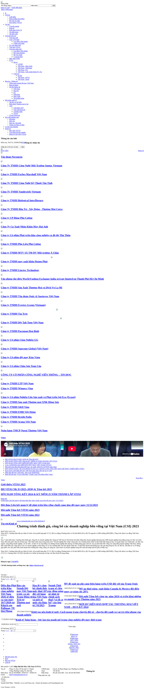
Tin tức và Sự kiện (15, 102)
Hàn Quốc (16, 96)
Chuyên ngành (14, 26)
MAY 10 (74, 636)
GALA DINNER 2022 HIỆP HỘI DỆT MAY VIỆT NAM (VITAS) (28, 465)
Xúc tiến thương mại (12, 117)
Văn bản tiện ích (10, 36)
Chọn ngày (72, 626)
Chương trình (17, 112)
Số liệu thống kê (14, 87)
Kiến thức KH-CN (15, 30)
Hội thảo (12, 119)
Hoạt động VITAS (15, 22)
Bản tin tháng (13, 85)
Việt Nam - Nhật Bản (25, 68)
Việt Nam (16, 89)
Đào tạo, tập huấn (15, 123)
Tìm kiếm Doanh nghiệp (17, 132)
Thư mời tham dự (19, 110)
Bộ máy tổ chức (14, 21)
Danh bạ (8, 129)
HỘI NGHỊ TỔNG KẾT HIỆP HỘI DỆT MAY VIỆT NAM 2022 (27, 463)
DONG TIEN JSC (74, 644)
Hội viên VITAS (14, 130)
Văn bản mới (13, 38)
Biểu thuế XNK (14, 58)
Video (3, 438)
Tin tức (7, 24)
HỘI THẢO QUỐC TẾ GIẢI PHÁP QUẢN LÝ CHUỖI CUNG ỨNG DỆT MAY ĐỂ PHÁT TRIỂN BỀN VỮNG (44, 469)
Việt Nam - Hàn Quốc (25, 66)
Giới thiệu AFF (18, 108)
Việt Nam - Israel (23, 79)
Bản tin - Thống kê (11, 81)
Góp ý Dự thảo (14, 40)
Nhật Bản (16, 94)
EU (14, 93)
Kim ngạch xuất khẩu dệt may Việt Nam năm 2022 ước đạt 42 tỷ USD (28, 471)
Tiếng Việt (4, 9)
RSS (23, 142)
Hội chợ (12, 121)
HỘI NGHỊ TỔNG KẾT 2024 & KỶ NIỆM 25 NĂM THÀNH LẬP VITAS (31, 461)
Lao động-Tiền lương (20, 41)
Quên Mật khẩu (17, 8)
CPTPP (20, 64)
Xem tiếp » (139, 478)
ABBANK (74, 651)
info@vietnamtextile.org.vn (18, 675)
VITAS (7, 15)
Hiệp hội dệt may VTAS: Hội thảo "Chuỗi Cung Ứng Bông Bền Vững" (29, 474)
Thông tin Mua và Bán (16, 125)
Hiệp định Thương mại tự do (18, 104)
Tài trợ (15, 113)
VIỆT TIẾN (74, 640)
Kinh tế (11, 28)
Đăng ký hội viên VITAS (17, 134)
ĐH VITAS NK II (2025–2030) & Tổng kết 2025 (21, 459)
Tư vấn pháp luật (15, 45)
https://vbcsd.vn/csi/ (36, 565)
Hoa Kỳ (16, 91)
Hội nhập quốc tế (11, 100)
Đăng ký (141, 151)
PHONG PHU (74, 648)
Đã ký (15, 62)
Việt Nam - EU (23, 70)
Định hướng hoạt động (16, 19)
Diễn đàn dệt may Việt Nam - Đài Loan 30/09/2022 (22, 472)
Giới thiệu (12, 17)
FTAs (11, 60)
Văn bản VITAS (14, 47)
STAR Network (14, 115)
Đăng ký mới (5, 8)
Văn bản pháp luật (15, 49)
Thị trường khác (18, 98)
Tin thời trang (13, 32)
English (10, 9)
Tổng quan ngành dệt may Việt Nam (21, 83)
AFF (10, 106)
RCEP (20, 76)
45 (11, 579)
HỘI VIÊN (4, 151)
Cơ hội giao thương (11, 127)
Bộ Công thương (19, 53)
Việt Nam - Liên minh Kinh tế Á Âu (30, 72)
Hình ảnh (4, 499)
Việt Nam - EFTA (24, 77)
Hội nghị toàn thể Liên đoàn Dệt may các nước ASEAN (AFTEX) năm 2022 (31, 467)
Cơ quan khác (18, 57)
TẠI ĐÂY (15, 561)
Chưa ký (16, 74)
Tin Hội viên (13, 34)
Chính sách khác (19, 43)
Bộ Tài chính (17, 55)
